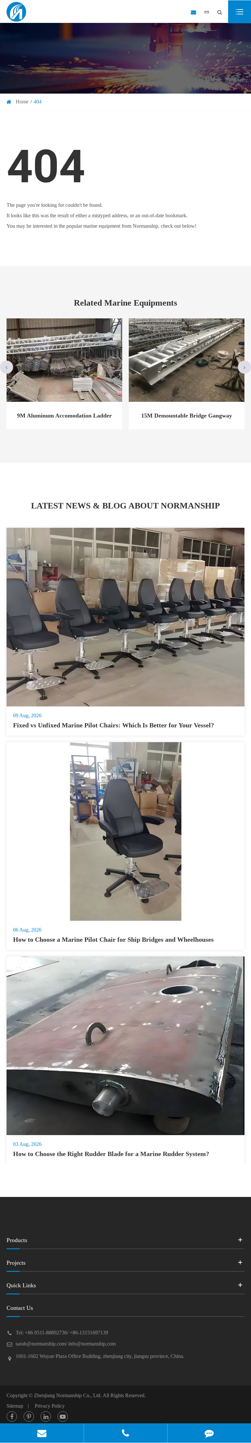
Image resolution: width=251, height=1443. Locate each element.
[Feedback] (209, 1433)
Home (22, 101)
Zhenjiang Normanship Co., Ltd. (68, 1395)
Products (17, 1240)
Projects (16, 1262)
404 (38, 101)
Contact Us (20, 1308)
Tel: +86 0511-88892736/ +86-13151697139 (62, 1332)
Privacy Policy (50, 1406)
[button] (6, 367)
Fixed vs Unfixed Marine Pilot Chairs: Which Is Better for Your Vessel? (113, 725)
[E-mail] (42, 1433)
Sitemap (15, 1406)
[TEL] (125, 1433)
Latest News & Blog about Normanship (125, 505)
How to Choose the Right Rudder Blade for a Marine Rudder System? (111, 1153)
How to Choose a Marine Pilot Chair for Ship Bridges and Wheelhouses (113, 939)
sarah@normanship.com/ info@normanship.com (66, 1343)
